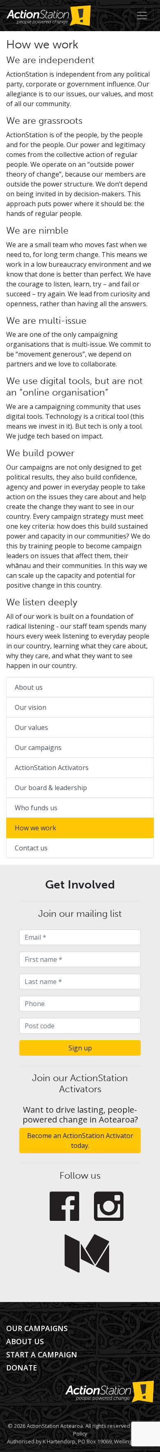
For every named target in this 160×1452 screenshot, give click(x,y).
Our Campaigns (37, 1328)
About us (29, 687)
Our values (31, 727)
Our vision (30, 707)
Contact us (31, 847)
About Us (25, 1341)
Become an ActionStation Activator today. (80, 1140)
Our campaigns (38, 747)
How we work (35, 827)
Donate (21, 1367)
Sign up (80, 1047)
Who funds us (36, 807)
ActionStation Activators (52, 767)
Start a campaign (41, 1354)
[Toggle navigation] (141, 15)
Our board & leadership (51, 787)
